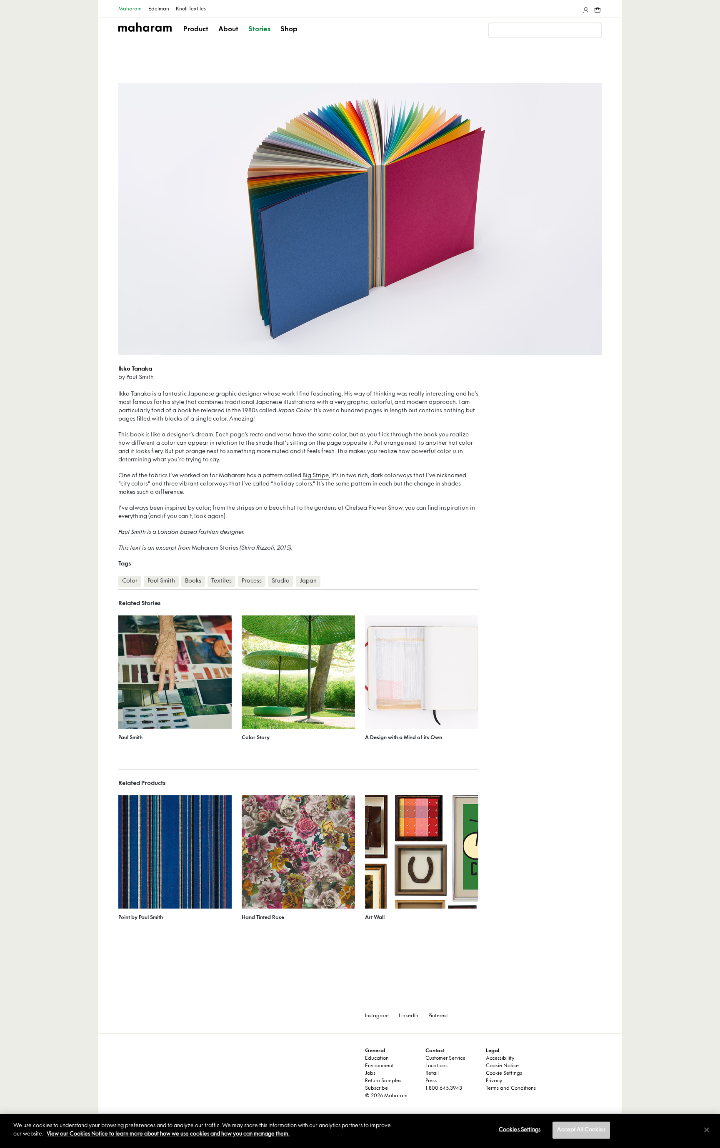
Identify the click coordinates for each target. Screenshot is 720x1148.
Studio (281, 581)
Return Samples (383, 1081)
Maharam (130, 9)
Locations (436, 1066)
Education (377, 1058)
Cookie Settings (504, 1073)
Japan (308, 581)
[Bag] (596, 8)
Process (252, 581)
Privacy (494, 1081)
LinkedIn (408, 1016)
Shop (289, 29)
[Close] (707, 1130)
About (228, 29)
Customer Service (445, 1058)
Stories (259, 29)
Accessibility (500, 1058)
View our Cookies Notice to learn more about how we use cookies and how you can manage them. (168, 1134)
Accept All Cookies (581, 1130)
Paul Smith (132, 532)
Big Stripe (315, 476)
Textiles (221, 581)
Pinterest (438, 1016)
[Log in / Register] (585, 8)
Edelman (158, 9)
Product (195, 29)
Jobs (370, 1073)
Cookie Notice (502, 1066)
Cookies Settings (519, 1130)
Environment (379, 1066)
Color (130, 581)
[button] (196, 36)
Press (431, 1081)
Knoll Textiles (191, 9)
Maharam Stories (215, 548)
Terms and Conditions (511, 1088)
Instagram (377, 1016)
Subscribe (376, 1088)
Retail (432, 1073)
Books (193, 581)
